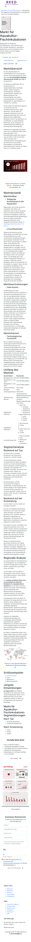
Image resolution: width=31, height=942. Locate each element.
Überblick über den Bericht (11, 57)
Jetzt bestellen (15, 809)
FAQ (8, 913)
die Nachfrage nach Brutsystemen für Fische (14, 224)
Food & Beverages (14, 10)
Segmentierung (21, 60)
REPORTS (10, 890)
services (9, 892)
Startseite (4, 10)
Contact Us (10, 912)
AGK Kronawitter (12, 675)
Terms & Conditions (13, 904)
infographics (10, 896)
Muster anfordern (8, 63)
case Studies (11, 894)
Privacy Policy (11, 906)
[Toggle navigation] (5, 6)
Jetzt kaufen (14, 758)
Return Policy (11, 908)
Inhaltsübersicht (8, 60)
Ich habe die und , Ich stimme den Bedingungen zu (15, 862)
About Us (10, 889)
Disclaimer (10, 910)
